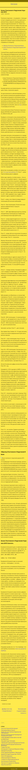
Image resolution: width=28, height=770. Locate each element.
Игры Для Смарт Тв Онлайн (8, 741)
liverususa (14, 4)
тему (20, 104)
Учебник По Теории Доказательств (10, 759)
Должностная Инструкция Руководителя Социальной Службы (11, 735)
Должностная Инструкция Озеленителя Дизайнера (11, 745)
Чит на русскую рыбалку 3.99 (10, 172)
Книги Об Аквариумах (6, 756)
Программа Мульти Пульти (8, 730)
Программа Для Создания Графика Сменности (21, 711)
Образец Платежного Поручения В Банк (13, 45)
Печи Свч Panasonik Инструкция (9, 728)
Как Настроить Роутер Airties (8, 761)
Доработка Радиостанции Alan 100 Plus (11, 754)
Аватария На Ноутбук (6, 750)
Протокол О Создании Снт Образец (10, 763)
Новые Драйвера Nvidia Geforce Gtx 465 (11, 737)
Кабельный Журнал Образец (8, 757)
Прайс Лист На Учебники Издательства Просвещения (11, 732)
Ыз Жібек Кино (5, 739)
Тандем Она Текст (5, 747)
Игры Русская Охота (6, 764)
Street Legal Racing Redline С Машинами (11, 752)
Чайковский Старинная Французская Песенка (12, 742)
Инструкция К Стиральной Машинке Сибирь (12, 749)
